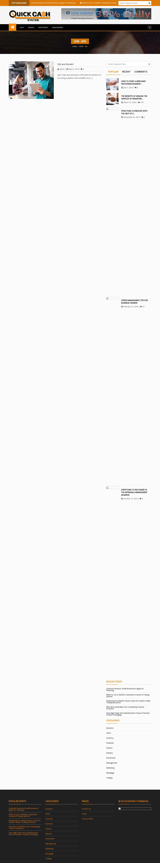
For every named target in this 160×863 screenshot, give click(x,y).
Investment (43, 27)
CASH (22, 27)
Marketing (110, 768)
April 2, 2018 (74, 69)
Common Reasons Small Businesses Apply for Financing (40, 3)
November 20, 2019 (132, 117)
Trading (109, 778)
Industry (109, 753)
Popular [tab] (113, 71)
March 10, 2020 (130, 102)
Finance (31, 27)
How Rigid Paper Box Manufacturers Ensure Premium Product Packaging (128, 714)
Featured (110, 743)
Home (74, 46)
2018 (81, 46)
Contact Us (86, 809)
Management (57, 27)
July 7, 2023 (128, 87)
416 (142, 102)
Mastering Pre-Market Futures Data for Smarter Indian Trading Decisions (128, 702)
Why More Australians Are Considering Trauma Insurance (125, 708)
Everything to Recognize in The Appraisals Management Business (134, 492)
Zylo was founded (65, 64)
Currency (109, 738)
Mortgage (110, 773)
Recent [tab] (126, 71)
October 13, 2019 (131, 498)
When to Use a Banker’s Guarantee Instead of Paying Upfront (127, 696)
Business (110, 728)
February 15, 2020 (131, 306)
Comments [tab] (140, 71)
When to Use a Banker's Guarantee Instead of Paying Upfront (95, 3)
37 (143, 306)
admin (62, 69)
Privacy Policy (87, 819)
